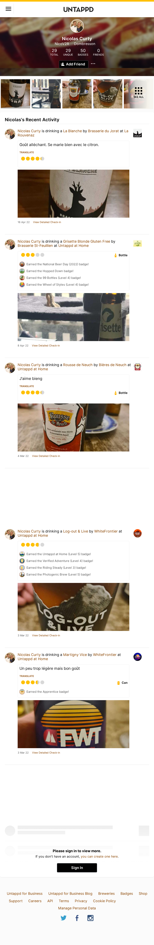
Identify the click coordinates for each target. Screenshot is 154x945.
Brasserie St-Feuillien (35, 245)
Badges (127, 893)
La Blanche (72, 131)
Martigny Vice (75, 655)
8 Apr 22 (23, 345)
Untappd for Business (25, 893)
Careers (35, 901)
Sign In (77, 868)
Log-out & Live (75, 531)
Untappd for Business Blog (70, 893)
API (50, 901)
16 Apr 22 (24, 222)
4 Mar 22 (23, 456)
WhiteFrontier (106, 531)
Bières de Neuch (113, 365)
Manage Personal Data (77, 908)
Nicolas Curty (29, 131)
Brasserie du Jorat (103, 131)
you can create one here (99, 856)
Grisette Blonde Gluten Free (86, 241)
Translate (26, 152)
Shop (143, 893)
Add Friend (75, 64)
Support (15, 901)
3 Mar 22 (23, 635)
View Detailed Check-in (47, 222)
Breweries (106, 893)
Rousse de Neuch (78, 365)
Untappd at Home (73, 245)
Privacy (81, 901)
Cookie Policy (104, 901)
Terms (64, 901)
